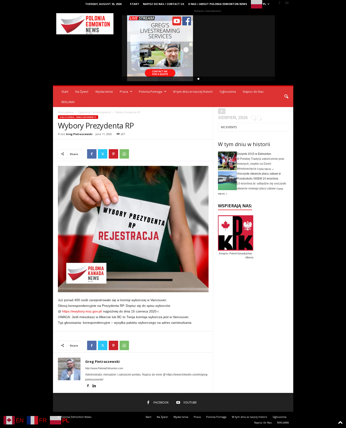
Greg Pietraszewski (79, 134)
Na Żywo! (81, 91)
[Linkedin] (94, 386)
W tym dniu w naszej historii (193, 91)
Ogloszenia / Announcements (94, 112)
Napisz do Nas (253, 91)
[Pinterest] (113, 154)
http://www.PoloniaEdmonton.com (104, 368)
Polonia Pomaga (150, 91)
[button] (286, 97)
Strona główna (66, 112)
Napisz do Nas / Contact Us (163, 4)
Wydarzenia (104, 91)
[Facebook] (279, 3)
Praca (124, 91)
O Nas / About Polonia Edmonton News (217, 4)
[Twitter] (102, 154)
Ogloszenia (228, 91)
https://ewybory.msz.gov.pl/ (82, 311)
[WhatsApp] (124, 154)
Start (134, 4)
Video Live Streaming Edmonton (160, 48)
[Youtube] (287, 3)
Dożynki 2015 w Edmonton (254, 154)
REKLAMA (68, 102)
